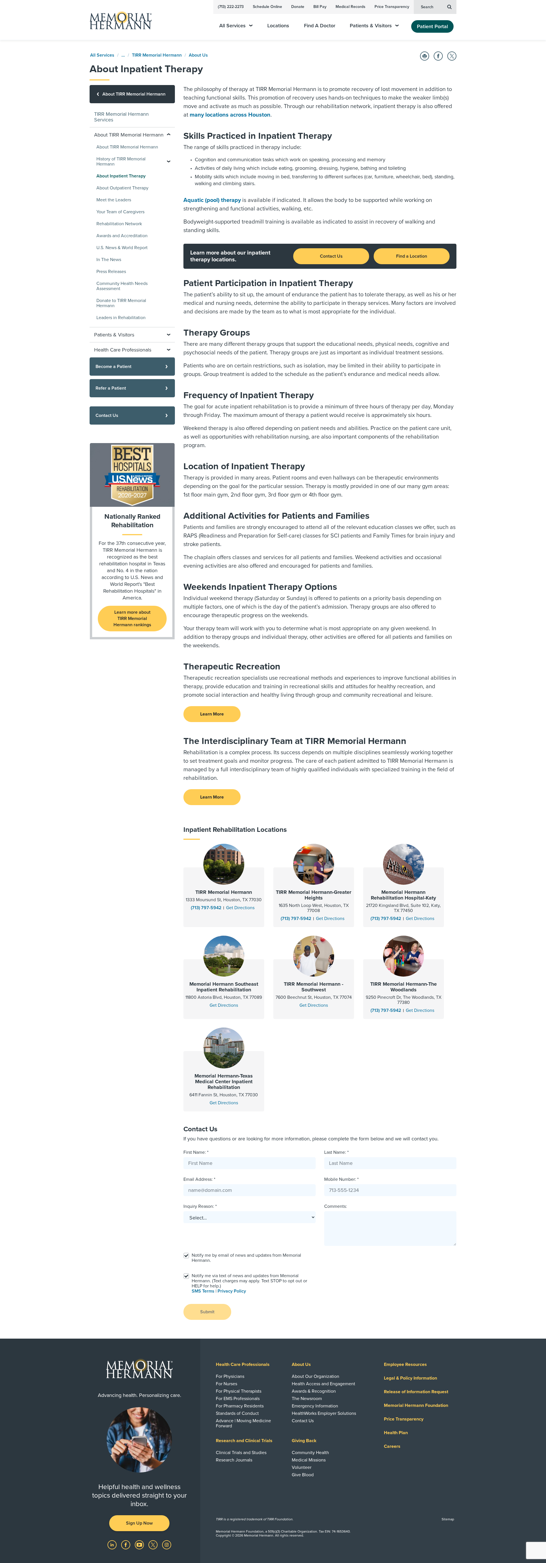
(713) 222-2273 (231, 6)
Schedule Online (267, 6)
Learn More (212, 714)
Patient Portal (432, 26)
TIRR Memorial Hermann (157, 55)
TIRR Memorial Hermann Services (121, 117)
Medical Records (350, 6)
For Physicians (230, 1376)
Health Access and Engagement (323, 1383)
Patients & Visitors (371, 26)
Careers (392, 1446)
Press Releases (111, 271)
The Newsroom (307, 1398)
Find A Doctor (319, 26)
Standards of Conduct (237, 1413)
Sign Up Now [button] (139, 1523)
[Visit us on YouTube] (140, 1544)
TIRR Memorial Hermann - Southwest (313, 987)
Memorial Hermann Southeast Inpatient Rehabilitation (223, 987)
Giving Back (304, 1441)
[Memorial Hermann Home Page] (118, 20)
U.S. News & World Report (122, 248)
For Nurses (226, 1383)
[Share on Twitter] (451, 56)
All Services (232, 26)
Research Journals (234, 1460)
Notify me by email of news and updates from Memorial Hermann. (246, 1258)
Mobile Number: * (341, 1179)
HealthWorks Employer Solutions (324, 1413)
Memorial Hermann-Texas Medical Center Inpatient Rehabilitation (224, 1081)
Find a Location (411, 256)
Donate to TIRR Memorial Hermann (121, 303)
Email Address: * (199, 1179)
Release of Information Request (416, 1392)
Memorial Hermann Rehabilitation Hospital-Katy (403, 895)
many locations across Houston (230, 114)
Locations (278, 26)
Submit (207, 1312)
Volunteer (301, 1467)
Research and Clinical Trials (244, 1441)
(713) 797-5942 (206, 908)
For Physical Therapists (238, 1391)
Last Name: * (336, 1152)
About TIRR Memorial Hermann (127, 147)
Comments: (335, 1206)
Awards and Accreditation (122, 236)
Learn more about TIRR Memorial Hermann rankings (132, 618)
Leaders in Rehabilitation (121, 318)
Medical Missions (309, 1460)
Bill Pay (319, 6)
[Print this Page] (424, 56)
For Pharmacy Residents (240, 1406)
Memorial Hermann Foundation (416, 1405)
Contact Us (331, 256)
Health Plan (396, 1433)
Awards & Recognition (314, 1391)
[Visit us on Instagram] (166, 1544)
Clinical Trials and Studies (241, 1452)
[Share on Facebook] (438, 56)
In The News (108, 259)
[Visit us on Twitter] (153, 1544)
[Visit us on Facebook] (126, 1544)
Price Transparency (392, 6)
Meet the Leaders (113, 200)
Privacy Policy (232, 1291)
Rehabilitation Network (119, 224)
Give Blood (303, 1474)
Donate (297, 6)
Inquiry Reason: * (200, 1206)
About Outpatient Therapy (122, 188)
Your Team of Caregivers (120, 212)
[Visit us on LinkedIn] (112, 1544)
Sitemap (448, 1519)
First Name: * (195, 1152)
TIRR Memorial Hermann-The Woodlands (403, 987)
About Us (198, 55)
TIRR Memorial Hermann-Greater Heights (313, 895)
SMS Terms (203, 1291)
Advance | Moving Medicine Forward (243, 1423)
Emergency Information (315, 1406)
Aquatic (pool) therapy (212, 200)
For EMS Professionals (238, 1398)
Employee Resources (405, 1364)
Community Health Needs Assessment (122, 286)
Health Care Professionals (243, 1364)
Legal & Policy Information (410, 1378)
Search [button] (427, 7)
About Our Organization (315, 1376)
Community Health (310, 1452)
